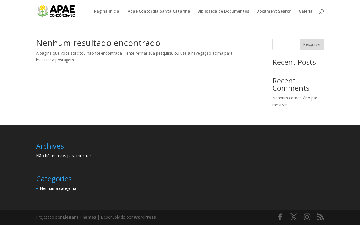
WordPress (145, 217)
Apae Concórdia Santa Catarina (159, 11)
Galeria (306, 11)
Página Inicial (107, 11)
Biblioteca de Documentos (223, 11)
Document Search (273, 11)
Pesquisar (312, 44)
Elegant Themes (79, 217)
